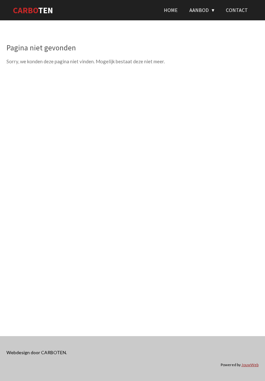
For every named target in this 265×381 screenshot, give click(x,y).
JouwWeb (250, 364)
